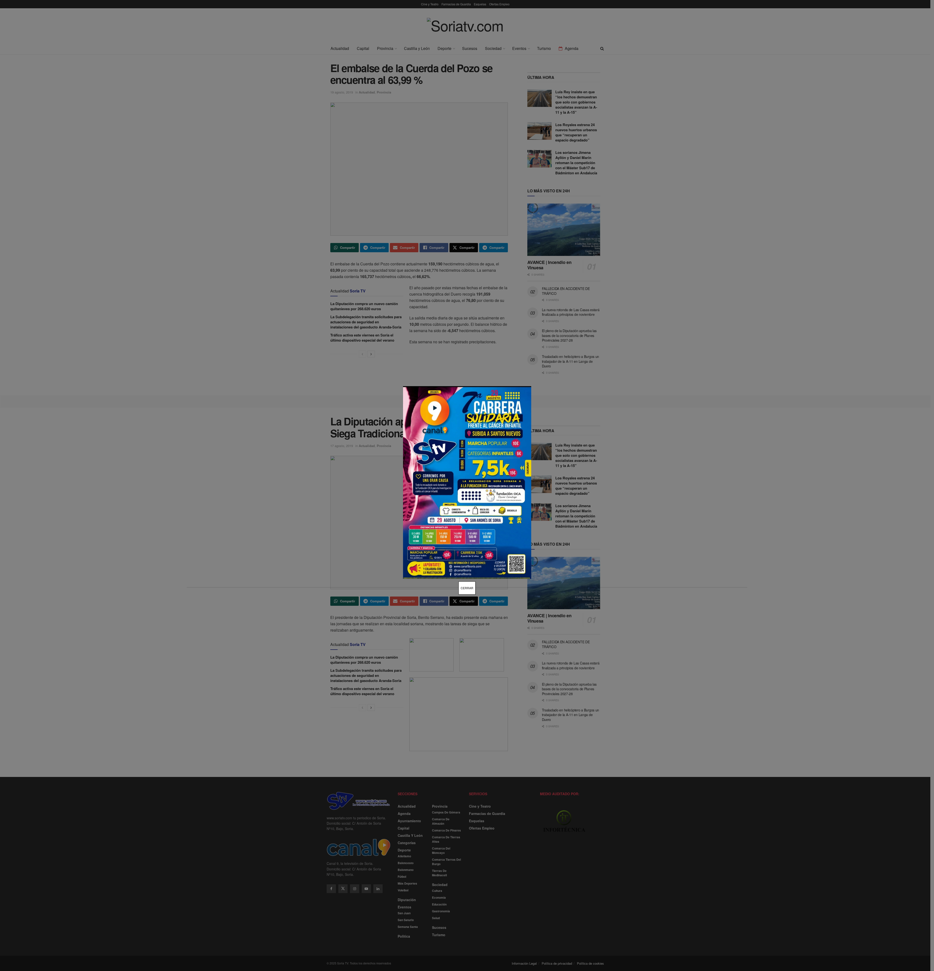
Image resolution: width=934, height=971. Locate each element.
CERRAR (467, 588)
